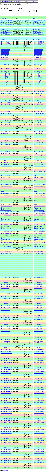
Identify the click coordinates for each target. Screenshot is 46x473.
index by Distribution (12, 1)
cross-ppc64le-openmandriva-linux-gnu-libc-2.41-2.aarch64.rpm (38, 33)
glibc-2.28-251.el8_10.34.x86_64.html (5, 380)
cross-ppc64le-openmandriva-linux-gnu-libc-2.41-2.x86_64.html (6, 34)
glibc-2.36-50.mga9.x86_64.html (5, 271)
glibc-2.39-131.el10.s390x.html (4, 162)
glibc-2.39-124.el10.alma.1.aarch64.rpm (39, 229)
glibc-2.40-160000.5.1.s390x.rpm (38, 104)
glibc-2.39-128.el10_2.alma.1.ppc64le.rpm (38, 177)
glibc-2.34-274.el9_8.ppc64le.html (5, 307)
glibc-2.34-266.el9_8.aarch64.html (5, 339)
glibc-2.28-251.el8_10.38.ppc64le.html (6, 362)
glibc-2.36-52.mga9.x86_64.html (5, 267)
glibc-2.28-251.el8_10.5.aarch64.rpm (39, 440)
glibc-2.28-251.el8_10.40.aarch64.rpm (39, 353)
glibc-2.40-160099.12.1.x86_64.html (5, 91)
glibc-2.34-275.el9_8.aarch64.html (5, 291)
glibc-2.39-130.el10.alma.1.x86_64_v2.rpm (38, 173)
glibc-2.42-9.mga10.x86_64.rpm (38, 78)
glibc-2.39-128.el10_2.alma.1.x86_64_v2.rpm (39, 182)
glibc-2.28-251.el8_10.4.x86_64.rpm (39, 453)
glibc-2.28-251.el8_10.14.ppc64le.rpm (39, 420)
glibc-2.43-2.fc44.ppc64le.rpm (38, 65)
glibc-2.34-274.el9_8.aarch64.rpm (38, 305)
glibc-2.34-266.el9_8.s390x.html (5, 342)
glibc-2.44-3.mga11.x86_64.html (5, 50)
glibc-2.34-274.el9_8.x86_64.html (5, 310)
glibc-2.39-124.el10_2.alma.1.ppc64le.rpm (38, 222)
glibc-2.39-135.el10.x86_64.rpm (38, 149)
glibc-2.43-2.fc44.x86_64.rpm (38, 71)
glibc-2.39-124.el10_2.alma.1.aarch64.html (5, 220)
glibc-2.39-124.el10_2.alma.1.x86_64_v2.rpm (39, 228)
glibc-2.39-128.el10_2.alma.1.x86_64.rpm (38, 180)
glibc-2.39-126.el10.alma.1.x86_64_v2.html (5, 219)
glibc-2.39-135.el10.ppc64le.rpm (38, 146)
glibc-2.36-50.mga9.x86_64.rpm (38, 271)
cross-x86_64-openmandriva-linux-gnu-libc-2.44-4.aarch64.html (6, 37)
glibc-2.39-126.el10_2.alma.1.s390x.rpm (39, 206)
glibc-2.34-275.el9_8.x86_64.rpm (38, 296)
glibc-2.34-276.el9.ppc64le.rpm (38, 286)
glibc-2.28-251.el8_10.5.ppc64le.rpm (39, 442)
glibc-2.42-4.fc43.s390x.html (4, 81)
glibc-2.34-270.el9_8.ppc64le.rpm (38, 334)
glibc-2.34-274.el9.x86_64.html (4, 317)
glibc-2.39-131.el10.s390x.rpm (38, 162)
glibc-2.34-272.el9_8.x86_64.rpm (38, 331)
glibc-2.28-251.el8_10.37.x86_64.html (5, 373)
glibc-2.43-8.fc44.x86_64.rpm (38, 54)
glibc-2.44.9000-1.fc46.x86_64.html (5, 44)
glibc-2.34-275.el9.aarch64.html (5, 298)
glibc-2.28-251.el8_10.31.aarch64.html (6, 382)
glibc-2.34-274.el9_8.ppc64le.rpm (38, 307)
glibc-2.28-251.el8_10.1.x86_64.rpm (39, 467)
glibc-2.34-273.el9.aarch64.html (5, 319)
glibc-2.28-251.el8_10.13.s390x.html (5, 429)
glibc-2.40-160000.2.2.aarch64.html (5, 122)
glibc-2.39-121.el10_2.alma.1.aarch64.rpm (38, 239)
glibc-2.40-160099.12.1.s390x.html (5, 89)
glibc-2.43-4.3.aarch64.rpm (37, 55)
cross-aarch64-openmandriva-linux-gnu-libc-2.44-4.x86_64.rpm (38, 16)
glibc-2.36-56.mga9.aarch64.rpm (38, 258)
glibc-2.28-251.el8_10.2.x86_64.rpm (39, 460)
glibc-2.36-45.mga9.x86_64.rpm (38, 275)
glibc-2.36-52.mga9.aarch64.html (5, 266)
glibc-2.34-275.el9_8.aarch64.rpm (38, 291)
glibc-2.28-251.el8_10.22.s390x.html (5, 407)
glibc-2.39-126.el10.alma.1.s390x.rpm (39, 215)
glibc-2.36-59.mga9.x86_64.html (5, 255)
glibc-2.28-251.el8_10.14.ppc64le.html (6, 420)
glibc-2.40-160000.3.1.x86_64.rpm (39, 120)
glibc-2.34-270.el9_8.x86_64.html (5, 337)
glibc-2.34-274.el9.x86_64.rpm (38, 317)
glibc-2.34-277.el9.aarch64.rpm (38, 277)
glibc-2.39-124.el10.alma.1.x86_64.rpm (39, 235)
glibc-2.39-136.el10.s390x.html (4, 140)
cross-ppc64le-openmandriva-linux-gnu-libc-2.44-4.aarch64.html (6, 29)
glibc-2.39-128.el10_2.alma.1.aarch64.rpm (38, 175)
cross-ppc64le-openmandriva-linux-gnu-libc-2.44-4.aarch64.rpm (38, 29)
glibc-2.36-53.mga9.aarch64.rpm (38, 264)
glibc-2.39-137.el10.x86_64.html (5, 135)
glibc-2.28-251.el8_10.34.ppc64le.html (6, 376)
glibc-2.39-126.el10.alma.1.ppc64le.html (6, 213)
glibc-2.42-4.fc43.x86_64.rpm (38, 82)
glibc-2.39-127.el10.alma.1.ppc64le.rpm (39, 195)
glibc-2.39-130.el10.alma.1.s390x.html (5, 169)
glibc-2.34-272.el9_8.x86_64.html (5, 331)
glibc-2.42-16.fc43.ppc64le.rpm (38, 74)
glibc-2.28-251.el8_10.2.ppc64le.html (5, 456)
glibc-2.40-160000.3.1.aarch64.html (5, 115)
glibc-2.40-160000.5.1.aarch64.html (5, 100)
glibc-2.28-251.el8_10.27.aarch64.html (6, 389)
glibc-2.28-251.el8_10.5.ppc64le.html (5, 442)
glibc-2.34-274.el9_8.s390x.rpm (38, 308)
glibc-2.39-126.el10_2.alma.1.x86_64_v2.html (5, 210)
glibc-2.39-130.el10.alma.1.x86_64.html (6, 171)
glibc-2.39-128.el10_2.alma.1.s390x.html (6, 178)
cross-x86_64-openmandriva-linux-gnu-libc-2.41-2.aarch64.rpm (38, 39)
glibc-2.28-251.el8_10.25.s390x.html (5, 400)
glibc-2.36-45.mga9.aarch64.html (5, 274)
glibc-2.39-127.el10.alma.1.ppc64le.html (6, 195)
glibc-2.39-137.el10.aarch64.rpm (38, 129)
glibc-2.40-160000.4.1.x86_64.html (5, 113)
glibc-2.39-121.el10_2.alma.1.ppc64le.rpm (38, 241)
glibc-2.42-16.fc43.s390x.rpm (38, 75)
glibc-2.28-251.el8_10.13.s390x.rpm (39, 429)
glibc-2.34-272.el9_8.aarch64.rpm (38, 326)
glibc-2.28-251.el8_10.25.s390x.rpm (39, 400)
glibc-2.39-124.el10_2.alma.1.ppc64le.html (5, 222)
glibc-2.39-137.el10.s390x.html (4, 133)
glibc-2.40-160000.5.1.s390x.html (5, 104)
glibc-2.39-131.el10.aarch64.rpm (38, 158)
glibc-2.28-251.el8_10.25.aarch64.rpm (39, 396)
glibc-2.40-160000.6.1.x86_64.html (5, 98)
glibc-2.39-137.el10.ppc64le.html (5, 131)
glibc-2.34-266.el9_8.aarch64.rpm (38, 339)
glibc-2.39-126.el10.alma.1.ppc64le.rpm (39, 213)
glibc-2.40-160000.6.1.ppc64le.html (5, 95)
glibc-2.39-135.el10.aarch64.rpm (38, 144)
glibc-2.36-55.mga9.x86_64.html (5, 261)
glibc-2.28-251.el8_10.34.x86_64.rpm (39, 380)
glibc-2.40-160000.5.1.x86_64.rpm (39, 106)
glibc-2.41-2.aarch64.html (4, 83)
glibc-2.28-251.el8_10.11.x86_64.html (5, 438)
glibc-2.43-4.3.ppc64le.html (4, 57)
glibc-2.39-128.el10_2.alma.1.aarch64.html (5, 175)
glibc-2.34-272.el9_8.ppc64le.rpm (38, 328)
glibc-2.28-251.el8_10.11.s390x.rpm (39, 436)
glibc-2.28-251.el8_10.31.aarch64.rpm (39, 382)
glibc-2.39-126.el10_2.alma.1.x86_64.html (5, 208)
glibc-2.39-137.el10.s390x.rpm (38, 133)
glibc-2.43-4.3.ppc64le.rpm (37, 57)
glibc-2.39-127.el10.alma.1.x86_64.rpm (39, 198)
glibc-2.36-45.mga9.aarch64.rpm (38, 274)
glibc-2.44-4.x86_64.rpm (37, 47)
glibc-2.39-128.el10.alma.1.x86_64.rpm (39, 189)
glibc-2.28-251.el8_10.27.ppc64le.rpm (39, 391)
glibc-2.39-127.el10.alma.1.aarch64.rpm (39, 193)
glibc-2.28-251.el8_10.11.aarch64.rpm (39, 433)
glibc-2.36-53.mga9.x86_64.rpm (38, 265)
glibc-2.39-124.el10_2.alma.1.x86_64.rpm (38, 226)
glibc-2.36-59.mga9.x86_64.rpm (38, 255)
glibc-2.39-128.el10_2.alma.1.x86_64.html (5, 180)
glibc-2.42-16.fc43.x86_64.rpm (38, 76)
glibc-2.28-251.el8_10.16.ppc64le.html (6, 413)
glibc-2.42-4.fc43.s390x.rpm (38, 81)
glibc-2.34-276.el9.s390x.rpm (38, 288)
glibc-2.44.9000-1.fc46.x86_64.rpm (39, 44)
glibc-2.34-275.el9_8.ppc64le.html (5, 293)
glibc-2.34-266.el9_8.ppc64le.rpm (38, 341)
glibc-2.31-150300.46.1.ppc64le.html (5, 347)
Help (36, 1)
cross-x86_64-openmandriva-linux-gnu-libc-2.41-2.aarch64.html (6, 39)
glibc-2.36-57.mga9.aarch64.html (5, 256)
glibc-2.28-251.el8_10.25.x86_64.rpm (39, 402)
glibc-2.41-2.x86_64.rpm (37, 84)
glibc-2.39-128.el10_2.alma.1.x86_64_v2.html (5, 182)
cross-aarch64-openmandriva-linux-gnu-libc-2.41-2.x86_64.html (6, 18)
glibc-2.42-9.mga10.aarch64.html (5, 77)
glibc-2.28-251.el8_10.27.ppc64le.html (6, 391)
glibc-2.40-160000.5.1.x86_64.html (5, 106)
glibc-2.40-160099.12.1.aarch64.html (5, 86)
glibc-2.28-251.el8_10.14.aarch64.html (6, 418)
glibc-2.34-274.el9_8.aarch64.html (5, 305)
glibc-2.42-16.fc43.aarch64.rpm (38, 73)
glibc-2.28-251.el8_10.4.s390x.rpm (39, 451)
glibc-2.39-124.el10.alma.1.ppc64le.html (6, 231)
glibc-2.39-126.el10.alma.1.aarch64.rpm (39, 211)
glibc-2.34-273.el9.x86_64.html (4, 324)
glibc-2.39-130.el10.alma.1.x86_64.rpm (39, 171)
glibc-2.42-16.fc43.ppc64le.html (5, 74)
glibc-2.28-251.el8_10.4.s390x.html (5, 451)
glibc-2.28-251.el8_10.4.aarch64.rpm (39, 447)
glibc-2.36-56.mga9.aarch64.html (5, 258)
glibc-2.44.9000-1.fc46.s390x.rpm (38, 43)
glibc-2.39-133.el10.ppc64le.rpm (38, 153)
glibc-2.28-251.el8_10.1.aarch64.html (5, 462)
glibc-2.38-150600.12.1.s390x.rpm (38, 251)
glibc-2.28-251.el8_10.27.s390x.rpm (39, 393)
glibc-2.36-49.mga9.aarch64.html (5, 272)
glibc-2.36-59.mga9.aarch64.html (5, 254)
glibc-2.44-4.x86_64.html (4, 47)
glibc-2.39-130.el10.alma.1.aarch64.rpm (39, 166)
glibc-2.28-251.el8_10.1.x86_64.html (5, 467)
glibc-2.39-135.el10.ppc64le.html (5, 146)
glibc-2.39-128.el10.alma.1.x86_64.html (6, 189)
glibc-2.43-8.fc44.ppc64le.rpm (38, 52)
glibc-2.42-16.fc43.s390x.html (4, 75)
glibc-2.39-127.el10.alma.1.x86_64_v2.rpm (38, 200)
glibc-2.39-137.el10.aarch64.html (5, 129)
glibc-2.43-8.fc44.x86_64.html (4, 54)
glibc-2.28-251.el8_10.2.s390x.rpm (39, 458)
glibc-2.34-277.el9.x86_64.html (4, 282)
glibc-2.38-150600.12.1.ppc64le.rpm (39, 249)
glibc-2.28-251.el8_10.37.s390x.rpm (39, 371)
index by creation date (24, 1)
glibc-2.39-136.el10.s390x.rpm (38, 140)
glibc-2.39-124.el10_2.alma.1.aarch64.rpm (38, 220)
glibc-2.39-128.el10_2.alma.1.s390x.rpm (39, 178)
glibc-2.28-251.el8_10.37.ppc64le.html (6, 369)
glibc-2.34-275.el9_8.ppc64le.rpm (38, 293)
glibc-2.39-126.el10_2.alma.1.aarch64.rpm (38, 202)
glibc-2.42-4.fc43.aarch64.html (4, 79)
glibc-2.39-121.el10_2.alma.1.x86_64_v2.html (5, 246)
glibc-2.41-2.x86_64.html (4, 84)
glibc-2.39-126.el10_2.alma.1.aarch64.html (5, 202)
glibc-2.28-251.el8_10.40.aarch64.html (6, 353)
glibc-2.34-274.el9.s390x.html (4, 315)
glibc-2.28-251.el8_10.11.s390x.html (5, 436)
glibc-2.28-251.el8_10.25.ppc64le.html (6, 398)
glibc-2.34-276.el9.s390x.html (4, 288)
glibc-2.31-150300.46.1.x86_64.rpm (39, 351)
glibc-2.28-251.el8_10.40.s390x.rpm (39, 356)
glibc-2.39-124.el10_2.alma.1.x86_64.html (5, 226)
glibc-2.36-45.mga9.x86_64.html (5, 275)
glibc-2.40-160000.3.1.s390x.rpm (38, 118)
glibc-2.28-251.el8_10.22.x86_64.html (5, 409)
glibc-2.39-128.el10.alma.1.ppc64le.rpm (39, 186)
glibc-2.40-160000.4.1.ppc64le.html (5, 109)
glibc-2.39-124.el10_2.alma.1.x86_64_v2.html (5, 228)
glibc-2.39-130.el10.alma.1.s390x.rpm (39, 169)
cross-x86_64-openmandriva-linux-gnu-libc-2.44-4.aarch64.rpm (38, 37)
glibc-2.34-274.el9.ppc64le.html (5, 313)
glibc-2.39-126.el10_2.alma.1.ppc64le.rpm (38, 204)
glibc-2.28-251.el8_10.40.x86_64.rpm (39, 358)
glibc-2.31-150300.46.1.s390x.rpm (38, 349)
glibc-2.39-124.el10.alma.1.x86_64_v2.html (5, 237)
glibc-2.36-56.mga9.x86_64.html (5, 259)
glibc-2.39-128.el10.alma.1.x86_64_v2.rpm (38, 191)
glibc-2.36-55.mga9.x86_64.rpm (38, 261)
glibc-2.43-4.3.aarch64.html (4, 55)
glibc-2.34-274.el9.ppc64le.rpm (38, 313)
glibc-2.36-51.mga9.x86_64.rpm (38, 269)
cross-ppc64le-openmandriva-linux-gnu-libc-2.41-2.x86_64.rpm (38, 34)
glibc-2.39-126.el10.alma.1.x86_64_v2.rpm (38, 219)
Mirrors (34, 1)
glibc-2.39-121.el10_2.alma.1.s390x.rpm (39, 242)
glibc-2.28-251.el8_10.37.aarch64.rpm (39, 367)
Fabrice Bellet (2, 471)
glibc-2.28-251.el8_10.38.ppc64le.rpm (39, 362)
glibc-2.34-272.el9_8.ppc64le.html (5, 328)
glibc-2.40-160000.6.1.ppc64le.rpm (39, 95)
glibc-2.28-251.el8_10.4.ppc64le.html (5, 449)
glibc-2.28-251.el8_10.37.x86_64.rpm (39, 373)
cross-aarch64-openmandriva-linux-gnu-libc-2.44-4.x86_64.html (6, 16)
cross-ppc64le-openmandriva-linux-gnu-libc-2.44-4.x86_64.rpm (38, 31)
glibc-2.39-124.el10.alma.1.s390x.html (5, 233)
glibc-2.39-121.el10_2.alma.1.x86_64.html (5, 244)
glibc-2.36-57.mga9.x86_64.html (5, 257)
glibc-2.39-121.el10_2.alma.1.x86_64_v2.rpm (39, 246)
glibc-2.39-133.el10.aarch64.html (5, 151)
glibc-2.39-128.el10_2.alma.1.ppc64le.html (5, 177)
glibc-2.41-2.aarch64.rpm (37, 83)
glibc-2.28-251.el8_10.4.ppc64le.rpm (39, 449)
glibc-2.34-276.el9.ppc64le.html (5, 286)
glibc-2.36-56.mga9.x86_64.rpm (38, 259)
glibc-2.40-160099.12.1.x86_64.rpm (39, 91)
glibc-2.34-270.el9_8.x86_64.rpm (38, 337)
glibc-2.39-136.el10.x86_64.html (5, 142)
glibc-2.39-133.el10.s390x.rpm (38, 155)
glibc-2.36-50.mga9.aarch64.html (5, 270)
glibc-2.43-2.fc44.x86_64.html (4, 71)
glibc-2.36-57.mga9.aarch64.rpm (38, 256)
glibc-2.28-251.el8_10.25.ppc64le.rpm (39, 398)
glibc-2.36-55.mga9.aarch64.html (5, 260)
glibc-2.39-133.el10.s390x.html (4, 155)
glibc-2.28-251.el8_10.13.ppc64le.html (6, 427)
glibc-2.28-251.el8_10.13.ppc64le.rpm (39, 427)
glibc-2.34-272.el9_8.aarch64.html (5, 326)
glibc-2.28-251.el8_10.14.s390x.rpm (39, 422)
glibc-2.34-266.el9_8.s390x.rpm (38, 342)
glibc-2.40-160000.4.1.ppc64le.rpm (39, 109)
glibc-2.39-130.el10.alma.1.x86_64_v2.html (5, 173)
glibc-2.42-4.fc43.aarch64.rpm (38, 79)
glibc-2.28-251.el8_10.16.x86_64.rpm (39, 416)
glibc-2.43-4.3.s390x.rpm (37, 59)
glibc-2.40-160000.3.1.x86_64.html (5, 120)
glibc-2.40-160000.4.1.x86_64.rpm (39, 113)
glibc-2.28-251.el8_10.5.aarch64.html (5, 440)
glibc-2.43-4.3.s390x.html (4, 59)
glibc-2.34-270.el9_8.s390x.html (5, 336)
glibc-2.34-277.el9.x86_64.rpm (38, 282)
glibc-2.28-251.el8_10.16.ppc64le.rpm (39, 413)
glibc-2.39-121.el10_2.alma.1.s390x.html (6, 242)
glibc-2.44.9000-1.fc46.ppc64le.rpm (39, 42)
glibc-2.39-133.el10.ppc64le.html (5, 153)
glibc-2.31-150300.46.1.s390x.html (5, 349)
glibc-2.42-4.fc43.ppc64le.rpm (38, 80)
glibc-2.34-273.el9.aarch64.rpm (38, 319)
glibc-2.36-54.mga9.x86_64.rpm (38, 263)
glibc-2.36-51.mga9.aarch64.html (5, 268)
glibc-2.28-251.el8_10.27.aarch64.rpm (39, 389)
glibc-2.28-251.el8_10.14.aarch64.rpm (39, 418)
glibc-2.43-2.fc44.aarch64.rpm (38, 62)
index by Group (5, 1)
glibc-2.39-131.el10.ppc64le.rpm (38, 160)
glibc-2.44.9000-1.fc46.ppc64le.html (5, 42)
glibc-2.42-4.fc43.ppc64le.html (4, 80)
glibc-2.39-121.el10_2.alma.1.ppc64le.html (5, 241)
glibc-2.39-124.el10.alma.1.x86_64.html (6, 235)
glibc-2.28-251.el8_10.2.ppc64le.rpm (39, 456)
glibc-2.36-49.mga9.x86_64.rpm (38, 273)
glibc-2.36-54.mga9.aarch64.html (5, 262)
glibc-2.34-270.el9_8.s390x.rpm (38, 336)
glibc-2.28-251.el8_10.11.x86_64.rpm (39, 438)
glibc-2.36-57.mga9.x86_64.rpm (38, 257)
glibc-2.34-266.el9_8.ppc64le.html (5, 341)
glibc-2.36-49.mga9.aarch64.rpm (38, 272)
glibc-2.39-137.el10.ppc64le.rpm (38, 131)
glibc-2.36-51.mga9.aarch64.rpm (38, 268)
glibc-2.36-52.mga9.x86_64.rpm (38, 267)
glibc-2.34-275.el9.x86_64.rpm (38, 303)
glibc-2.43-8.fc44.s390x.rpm (38, 53)
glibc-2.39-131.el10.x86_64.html (5, 164)
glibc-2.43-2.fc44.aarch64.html (4, 62)
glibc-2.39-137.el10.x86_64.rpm (38, 135)
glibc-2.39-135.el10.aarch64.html (5, 144)
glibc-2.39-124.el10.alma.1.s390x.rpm (39, 233)
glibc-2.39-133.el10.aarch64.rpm (38, 151)
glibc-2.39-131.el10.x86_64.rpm (38, 164)
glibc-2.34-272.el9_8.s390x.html (5, 329)
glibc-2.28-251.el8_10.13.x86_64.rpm (39, 431)
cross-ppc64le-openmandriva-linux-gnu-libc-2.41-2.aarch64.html (6, 33)
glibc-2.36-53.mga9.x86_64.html (5, 265)
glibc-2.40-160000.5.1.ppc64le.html (5, 102)
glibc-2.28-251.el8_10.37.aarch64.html (6, 367)
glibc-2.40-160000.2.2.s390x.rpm (38, 126)
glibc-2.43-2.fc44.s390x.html (4, 68)
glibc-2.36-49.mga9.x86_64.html (5, 273)
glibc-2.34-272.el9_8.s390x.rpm (38, 329)
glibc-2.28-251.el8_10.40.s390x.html (5, 356)
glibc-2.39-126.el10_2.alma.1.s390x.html (6, 206)
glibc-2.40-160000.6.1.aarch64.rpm (39, 93)
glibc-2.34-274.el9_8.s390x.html (5, 308)
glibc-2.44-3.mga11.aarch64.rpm (38, 49)
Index (2, 1)
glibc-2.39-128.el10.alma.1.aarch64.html (6, 184)
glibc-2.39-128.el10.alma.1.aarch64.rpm (39, 184)
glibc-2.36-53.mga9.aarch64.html (5, 264)
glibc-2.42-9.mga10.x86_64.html (5, 78)
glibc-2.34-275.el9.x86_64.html (4, 303)
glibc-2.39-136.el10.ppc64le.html (5, 138)
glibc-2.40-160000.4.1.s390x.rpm (38, 111)
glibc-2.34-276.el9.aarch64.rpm (38, 284)
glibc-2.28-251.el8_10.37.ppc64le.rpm (39, 369)
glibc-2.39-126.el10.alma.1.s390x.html (5, 215)
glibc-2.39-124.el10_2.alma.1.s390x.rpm (39, 224)
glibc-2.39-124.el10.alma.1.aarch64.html (6, 229)
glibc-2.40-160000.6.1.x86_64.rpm (39, 98)
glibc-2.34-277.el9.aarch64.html (5, 277)
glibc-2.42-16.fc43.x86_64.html (5, 76)
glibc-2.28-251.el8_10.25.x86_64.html (5, 402)
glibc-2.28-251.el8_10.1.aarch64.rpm (39, 462)
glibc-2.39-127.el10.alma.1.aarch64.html (6, 193)
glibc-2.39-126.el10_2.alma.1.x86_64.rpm (38, 208)
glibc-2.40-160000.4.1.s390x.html (5, 111)
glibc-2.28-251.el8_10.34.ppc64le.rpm (39, 376)
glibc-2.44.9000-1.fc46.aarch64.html (5, 41)
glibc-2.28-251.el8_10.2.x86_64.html (5, 460)
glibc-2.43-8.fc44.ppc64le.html (4, 52)
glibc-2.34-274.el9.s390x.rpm (38, 315)
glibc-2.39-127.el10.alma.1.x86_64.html (6, 198)
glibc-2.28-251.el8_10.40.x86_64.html (5, 358)
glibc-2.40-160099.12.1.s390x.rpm (38, 89)
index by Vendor (17, 1)
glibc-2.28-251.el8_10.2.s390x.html (5, 458)
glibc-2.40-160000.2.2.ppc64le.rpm (39, 124)
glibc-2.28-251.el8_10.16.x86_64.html (5, 416)
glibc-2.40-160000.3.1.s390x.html (5, 118)
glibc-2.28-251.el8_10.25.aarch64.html (6, 396)
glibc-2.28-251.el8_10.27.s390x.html (5, 393)
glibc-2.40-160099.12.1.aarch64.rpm (39, 86)
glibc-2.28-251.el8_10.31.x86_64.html (5, 387)
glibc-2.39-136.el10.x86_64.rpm (38, 142)
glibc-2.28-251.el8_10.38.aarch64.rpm (39, 360)
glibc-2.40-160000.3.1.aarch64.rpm (39, 115)
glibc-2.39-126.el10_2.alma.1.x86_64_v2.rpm (39, 210)
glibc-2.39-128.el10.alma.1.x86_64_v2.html (5, 191)
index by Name (30, 1)
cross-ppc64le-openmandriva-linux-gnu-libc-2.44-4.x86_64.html (6, 31)
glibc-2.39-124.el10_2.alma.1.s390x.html (6, 224)
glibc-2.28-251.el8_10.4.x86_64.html (5, 453)
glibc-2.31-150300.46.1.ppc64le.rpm (39, 347)
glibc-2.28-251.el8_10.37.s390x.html (5, 371)
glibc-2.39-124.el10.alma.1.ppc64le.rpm (39, 231)
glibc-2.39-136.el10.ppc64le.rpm (38, 138)
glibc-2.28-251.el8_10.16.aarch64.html (6, 411)
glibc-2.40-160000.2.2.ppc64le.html (5, 124)
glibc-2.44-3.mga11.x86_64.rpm (38, 50)
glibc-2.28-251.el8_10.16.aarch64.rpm (39, 411)
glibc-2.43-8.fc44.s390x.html (4, 53)
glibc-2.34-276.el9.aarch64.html (5, 284)
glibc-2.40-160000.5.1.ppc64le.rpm (39, 102)
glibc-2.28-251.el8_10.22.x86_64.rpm (39, 409)
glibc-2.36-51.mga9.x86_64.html (5, 269)
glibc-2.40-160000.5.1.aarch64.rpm (39, 100)
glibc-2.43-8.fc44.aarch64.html (4, 51)
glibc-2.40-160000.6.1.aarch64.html (5, 93)
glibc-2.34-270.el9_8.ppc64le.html (5, 334)
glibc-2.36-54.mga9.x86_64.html (5, 263)
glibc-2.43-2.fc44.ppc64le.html (4, 65)
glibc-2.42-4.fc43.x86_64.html (4, 82)
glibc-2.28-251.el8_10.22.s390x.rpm (39, 407)
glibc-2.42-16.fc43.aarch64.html (5, 73)
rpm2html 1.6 (6, 470)
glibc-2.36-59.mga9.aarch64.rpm (38, 254)
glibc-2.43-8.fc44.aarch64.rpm (38, 51)
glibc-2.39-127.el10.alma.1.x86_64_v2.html (5, 200)
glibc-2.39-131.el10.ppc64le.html (5, 160)
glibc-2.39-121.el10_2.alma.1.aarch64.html (5, 239)
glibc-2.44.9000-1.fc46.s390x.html (5, 43)
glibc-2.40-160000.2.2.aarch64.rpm (39, 122)
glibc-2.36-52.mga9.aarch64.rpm (38, 266)
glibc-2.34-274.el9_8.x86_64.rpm (38, 310)
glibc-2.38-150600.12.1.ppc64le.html (5, 249)
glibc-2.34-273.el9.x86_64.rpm (38, 324)
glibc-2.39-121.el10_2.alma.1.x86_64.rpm (38, 244)
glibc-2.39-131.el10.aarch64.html (5, 158)
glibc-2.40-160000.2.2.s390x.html (5, 126)
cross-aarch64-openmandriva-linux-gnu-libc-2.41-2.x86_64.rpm (38, 18)
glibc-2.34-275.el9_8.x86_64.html (5, 296)
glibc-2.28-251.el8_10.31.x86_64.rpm (39, 387)
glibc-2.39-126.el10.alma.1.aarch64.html (6, 211)
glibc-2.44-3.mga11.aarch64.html (5, 49)
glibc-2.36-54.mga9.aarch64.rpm (38, 262)
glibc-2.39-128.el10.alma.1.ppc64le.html (6, 186)
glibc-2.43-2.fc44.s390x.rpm (38, 68)
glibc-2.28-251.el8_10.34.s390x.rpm (39, 378)
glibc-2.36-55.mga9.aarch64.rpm (38, 260)
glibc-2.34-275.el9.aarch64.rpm (38, 298)
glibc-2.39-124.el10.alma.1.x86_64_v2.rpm (38, 237)
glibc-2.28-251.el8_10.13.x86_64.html (5, 431)
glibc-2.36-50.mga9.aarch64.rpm (38, 270)
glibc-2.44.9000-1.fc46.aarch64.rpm (39, 41)
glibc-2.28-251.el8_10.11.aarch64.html (6, 433)
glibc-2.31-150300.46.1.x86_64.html (5, 351)
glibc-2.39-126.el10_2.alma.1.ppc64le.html (5, 204)
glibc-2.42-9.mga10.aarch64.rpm (38, 77)
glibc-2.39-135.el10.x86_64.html (5, 149)
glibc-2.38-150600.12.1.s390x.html (5, 251)
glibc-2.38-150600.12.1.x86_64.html (5, 253)
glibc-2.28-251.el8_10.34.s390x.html (5, 378)
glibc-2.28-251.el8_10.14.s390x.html (5, 422)
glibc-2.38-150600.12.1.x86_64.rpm (39, 253)
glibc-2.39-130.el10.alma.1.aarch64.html (6, 166)
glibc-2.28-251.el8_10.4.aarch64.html (5, 447)
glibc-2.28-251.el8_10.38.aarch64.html (6, 360)
